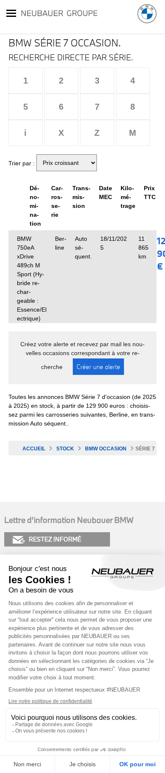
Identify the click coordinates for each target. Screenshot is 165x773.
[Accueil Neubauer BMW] (147, 13)
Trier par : (21, 163)
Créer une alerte (98, 367)
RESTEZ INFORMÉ (55, 539)
